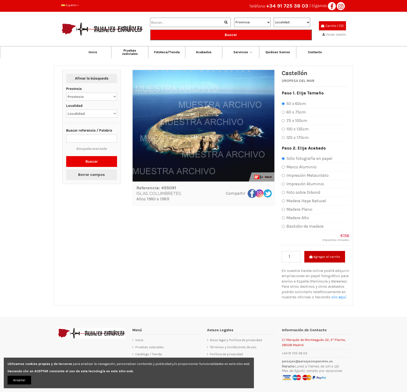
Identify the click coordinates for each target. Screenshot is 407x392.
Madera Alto (297, 217)
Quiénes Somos (277, 52)
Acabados (204, 52)
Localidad (74, 106)
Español (71, 5)
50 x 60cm (296, 103)
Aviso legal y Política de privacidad (236, 340)
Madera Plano (299, 209)
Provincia (74, 89)
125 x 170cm (297, 137)
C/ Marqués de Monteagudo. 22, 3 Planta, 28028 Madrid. (314, 342)
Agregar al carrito (326, 257)
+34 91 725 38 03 (287, 6)
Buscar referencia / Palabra (89, 130)
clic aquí (338, 297)
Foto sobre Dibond (303, 192)
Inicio (93, 52)
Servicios (240, 52)
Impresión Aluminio (305, 183)
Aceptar (19, 380)
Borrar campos (91, 174)
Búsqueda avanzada (91, 149)
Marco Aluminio (301, 167)
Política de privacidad (226, 354)
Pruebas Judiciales (130, 52)
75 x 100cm (296, 120)
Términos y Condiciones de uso (233, 347)
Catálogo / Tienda (148, 354)
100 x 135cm (297, 129)
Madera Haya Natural (306, 200)
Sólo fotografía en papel (309, 158)
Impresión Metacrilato (307, 175)
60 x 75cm (296, 112)
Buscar (231, 34)
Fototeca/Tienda (167, 52)
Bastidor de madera (305, 226)
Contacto (315, 52)
